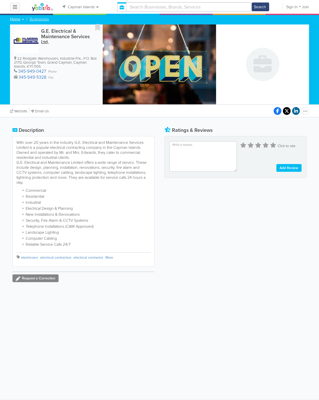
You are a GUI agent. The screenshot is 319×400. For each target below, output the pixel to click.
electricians (29, 257)
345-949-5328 (32, 77)
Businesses (39, 19)
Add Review (289, 168)
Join (305, 7)
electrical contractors (55, 257)
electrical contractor (88, 257)
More (109, 257)
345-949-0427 (32, 71)
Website (20, 111)
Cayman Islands (81, 7)
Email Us (42, 111)
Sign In (292, 7)
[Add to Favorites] (97, 27)
